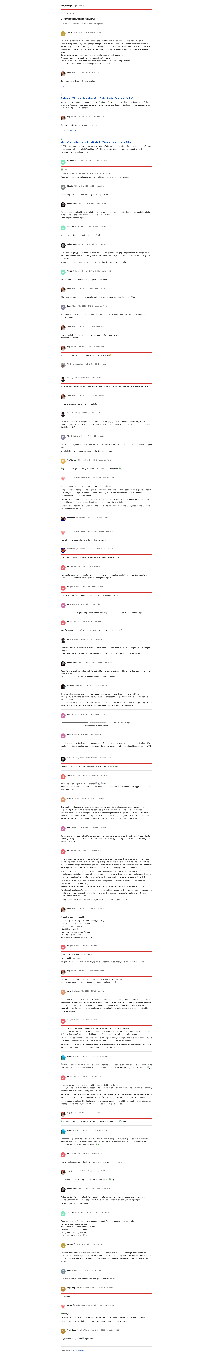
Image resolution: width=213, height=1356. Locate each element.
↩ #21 (112, 531)
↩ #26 (110, 662)
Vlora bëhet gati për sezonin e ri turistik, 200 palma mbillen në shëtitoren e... (99, 142)
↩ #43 (102, 971)
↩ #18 (108, 460)
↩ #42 (105, 1056)
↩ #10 (104, 306)
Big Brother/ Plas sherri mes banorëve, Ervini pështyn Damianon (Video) (97, 98)
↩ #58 (116, 1330)
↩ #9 (103, 288)
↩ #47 (102, 1113)
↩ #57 (112, 1305)
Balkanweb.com (69, 86)
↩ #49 (105, 1130)
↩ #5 (103, 347)
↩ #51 (102, 1171)
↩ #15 (103, 395)
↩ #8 (109, 271)
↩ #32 (109, 758)
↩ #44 (100, 1020)
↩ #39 (103, 827)
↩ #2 (102, 117)
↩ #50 (100, 1153)
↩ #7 (108, 244)
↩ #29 (104, 714)
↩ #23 (100, 587)
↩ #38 (109, 1188)
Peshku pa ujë (69, 5)
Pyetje (72, 13)
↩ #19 (112, 477)
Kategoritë (64, 13)
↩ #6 (109, 226)
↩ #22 (112, 549)
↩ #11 (103, 326)
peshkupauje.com (78, 1350)
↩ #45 (100, 1076)
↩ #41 (102, 908)
